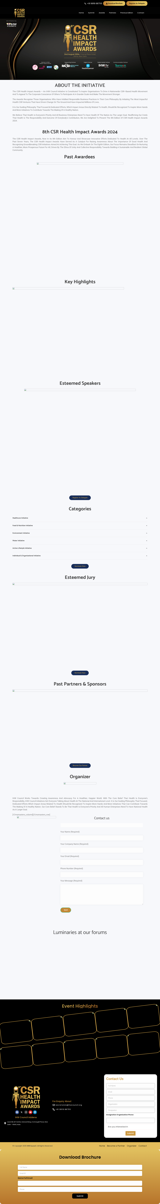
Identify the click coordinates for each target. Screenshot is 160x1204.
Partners (112, 13)
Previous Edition (126, 13)
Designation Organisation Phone (120, 1115)
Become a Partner (116, 1145)
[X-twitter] (22, 1112)
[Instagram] (26, 1112)
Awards (102, 13)
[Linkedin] (35, 1112)
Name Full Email (25, 1178)
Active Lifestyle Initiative (22, 548)
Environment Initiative (21, 533)
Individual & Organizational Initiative (26, 555)
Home (81, 13)
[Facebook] (17, 1112)
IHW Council (31, 1146)
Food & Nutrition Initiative (23, 525)
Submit (130, 1133)
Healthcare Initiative (20, 518)
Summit (91, 13)
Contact (140, 13)
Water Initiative (18, 540)
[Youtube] (30, 1112)
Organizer (131, 1145)
